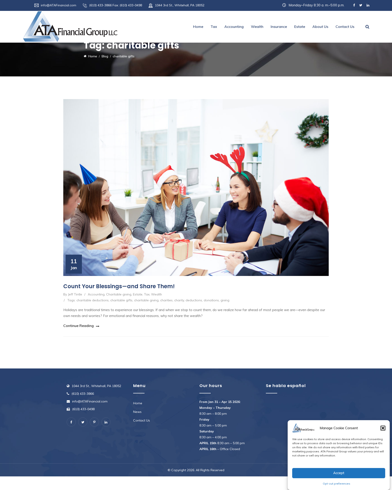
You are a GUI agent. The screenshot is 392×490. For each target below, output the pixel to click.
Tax (214, 26)
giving (224, 300)
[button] (383, 428)
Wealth (257, 26)
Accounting (234, 26)
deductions (194, 300)
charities (166, 300)
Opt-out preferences (336, 483)
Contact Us (345, 26)
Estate (299, 26)
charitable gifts (121, 300)
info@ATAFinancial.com (58, 5)
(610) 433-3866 (82, 394)
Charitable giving (118, 294)
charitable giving (146, 300)
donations (211, 300)
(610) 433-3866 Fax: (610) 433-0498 (115, 5)
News (137, 412)
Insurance (279, 26)
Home (198, 26)
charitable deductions (92, 300)
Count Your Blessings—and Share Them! (119, 286)
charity (179, 300)
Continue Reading (78, 325)
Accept (338, 473)
